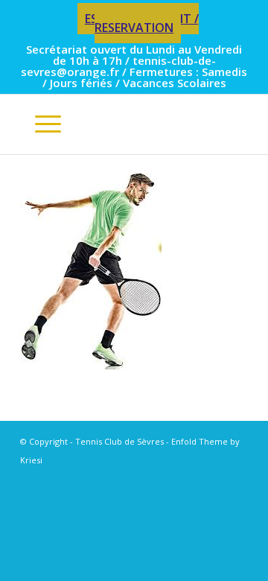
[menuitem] (138, 24)
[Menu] (40, 124)
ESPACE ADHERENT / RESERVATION (142, 23)
